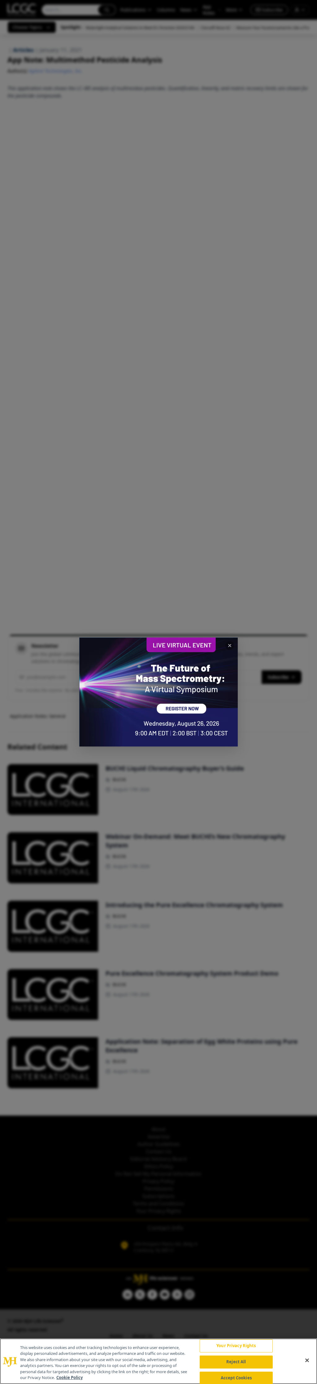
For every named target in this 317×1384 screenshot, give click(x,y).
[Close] (307, 1360)
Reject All (236, 1361)
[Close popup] (229, 645)
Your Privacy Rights (236, 1346)
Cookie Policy (69, 1377)
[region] (158, 1361)
